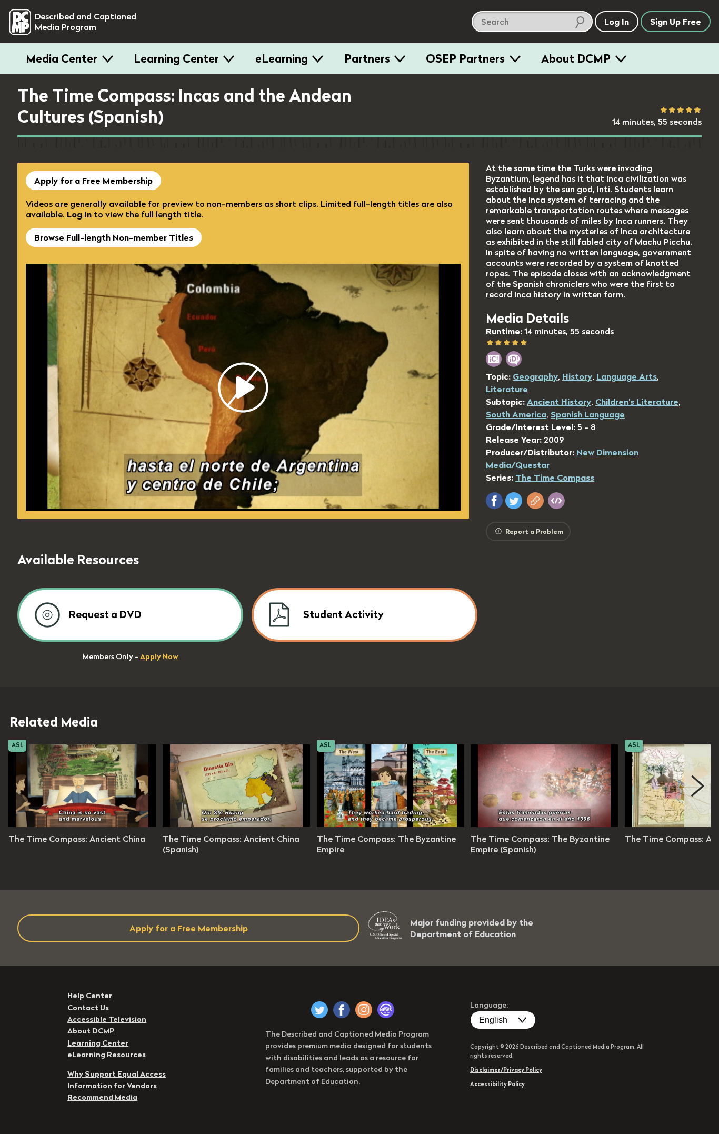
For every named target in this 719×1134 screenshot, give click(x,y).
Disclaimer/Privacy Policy (506, 1069)
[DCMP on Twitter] (319, 1009)
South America (516, 414)
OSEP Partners (465, 58)
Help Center (89, 995)
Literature (507, 389)
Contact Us (88, 1007)
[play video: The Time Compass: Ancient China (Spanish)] (236, 824)
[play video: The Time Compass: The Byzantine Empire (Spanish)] (544, 824)
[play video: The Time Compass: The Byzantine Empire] (390, 824)
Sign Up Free (675, 21)
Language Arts (626, 376)
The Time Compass (554, 477)
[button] (494, 500)
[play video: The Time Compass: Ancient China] (82, 824)
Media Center (61, 58)
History (577, 376)
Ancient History (559, 401)
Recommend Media (102, 1097)
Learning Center (176, 58)
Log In (79, 214)
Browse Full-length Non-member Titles (113, 237)
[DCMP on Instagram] (363, 1009)
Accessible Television (106, 1019)
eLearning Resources (106, 1054)
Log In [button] (616, 21)
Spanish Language (588, 414)
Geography (535, 376)
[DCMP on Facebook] (341, 1009)
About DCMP (576, 58)
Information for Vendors (112, 1085)
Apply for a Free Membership (93, 180)
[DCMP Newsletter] (385, 1009)
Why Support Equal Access (116, 1074)
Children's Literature (636, 401)
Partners (367, 58)
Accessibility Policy (497, 1084)
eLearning (281, 58)
